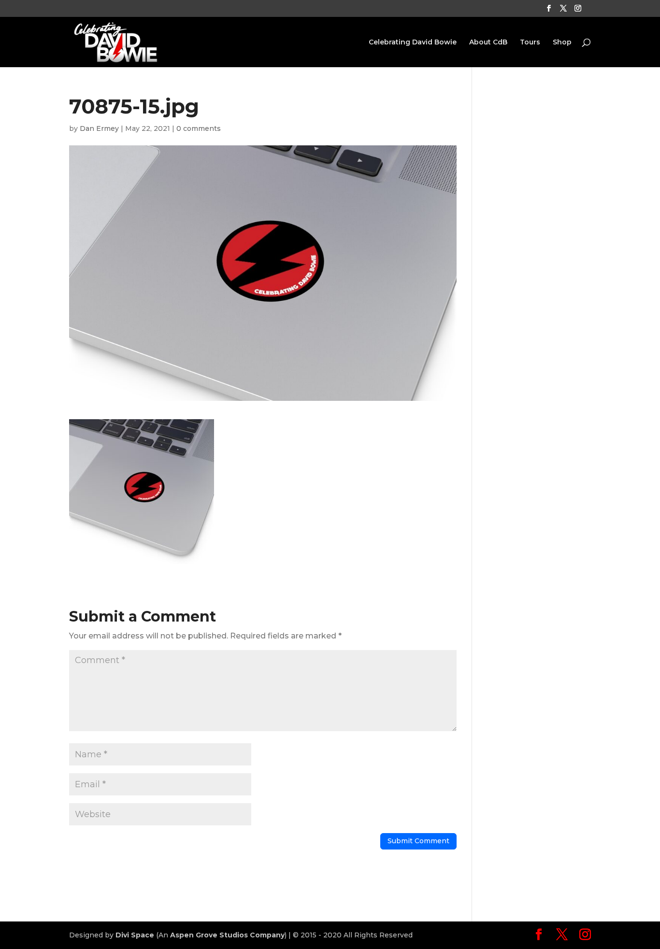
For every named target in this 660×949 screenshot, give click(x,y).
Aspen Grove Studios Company (227, 935)
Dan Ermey (99, 128)
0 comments (198, 128)
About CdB (488, 42)
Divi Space (134, 935)
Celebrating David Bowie (413, 42)
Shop (562, 42)
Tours (530, 42)
